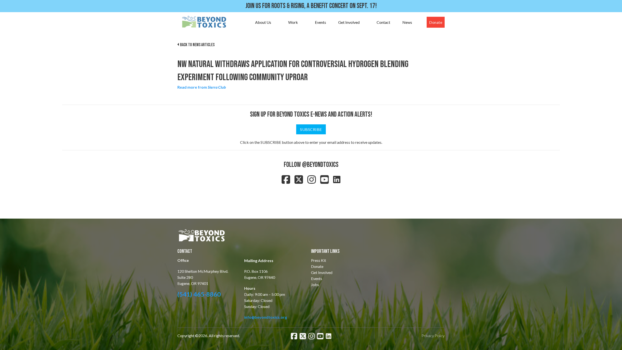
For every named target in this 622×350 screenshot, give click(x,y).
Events (320, 22)
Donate (435, 22)
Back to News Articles (197, 44)
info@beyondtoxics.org (265, 317)
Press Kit (318, 260)
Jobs (315, 284)
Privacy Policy (433, 335)
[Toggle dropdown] (276, 22)
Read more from (201, 87)
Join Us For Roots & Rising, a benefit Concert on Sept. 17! (311, 6)
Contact (383, 22)
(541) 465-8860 (199, 294)
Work (293, 22)
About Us (263, 22)
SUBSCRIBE (311, 129)
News (407, 22)
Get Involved (349, 22)
